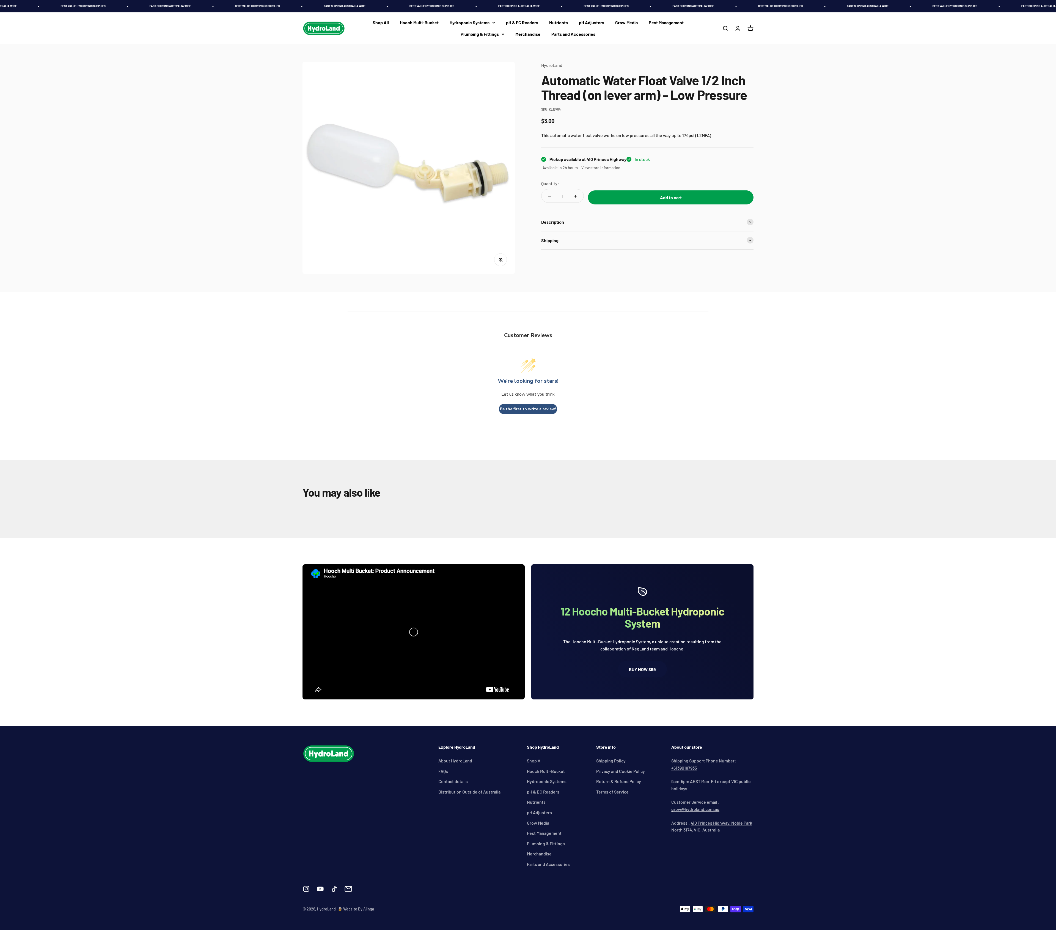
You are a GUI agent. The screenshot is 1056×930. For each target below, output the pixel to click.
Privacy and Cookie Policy (620, 771)
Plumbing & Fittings (480, 34)
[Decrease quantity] (549, 196)
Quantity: (550, 183)
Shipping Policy (611, 760)
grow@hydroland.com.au (695, 809)
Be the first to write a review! (528, 409)
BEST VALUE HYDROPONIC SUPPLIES (38, 6)
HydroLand (551, 65)
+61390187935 (684, 767)
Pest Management (666, 22)
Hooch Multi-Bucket (419, 22)
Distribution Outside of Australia (469, 791)
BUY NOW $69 (642, 669)
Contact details (453, 781)
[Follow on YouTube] (320, 889)
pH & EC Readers (522, 22)
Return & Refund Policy (618, 781)
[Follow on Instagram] (306, 889)
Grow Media (626, 22)
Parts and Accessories (573, 34)
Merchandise (527, 34)
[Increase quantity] (576, 196)
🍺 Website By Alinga (356, 909)
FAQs (443, 771)
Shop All (381, 22)
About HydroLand (455, 760)
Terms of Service (612, 791)
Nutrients (558, 22)
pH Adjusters (591, 22)
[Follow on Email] (348, 889)
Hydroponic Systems (470, 22)
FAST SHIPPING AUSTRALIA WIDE (125, 6)
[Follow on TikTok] (334, 889)
